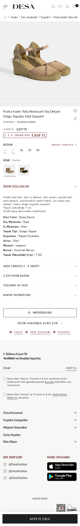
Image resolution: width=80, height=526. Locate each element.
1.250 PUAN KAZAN (16, 275)
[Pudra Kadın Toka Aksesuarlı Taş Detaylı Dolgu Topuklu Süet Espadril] (9, 170)
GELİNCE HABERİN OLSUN (5, 153)
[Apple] (62, 466)
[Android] (62, 477)
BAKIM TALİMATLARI (17, 295)
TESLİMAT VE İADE (15, 285)
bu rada (49, 381)
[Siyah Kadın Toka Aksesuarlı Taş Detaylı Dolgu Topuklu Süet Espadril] (23, 170)
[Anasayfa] (6, 17)
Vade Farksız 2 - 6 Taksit (21, 266)
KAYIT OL (71, 367)
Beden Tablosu (63, 144)
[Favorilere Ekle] (75, 111)
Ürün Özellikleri (16, 186)
